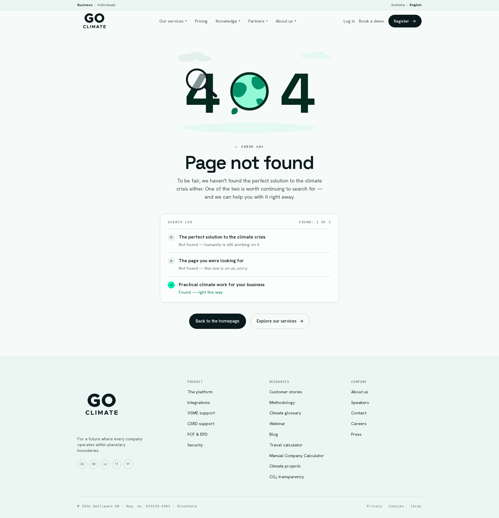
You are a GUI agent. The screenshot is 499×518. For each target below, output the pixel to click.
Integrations (198, 402)
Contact (358, 412)
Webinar (277, 423)
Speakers (360, 402)
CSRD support (200, 423)
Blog (273, 434)
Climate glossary (285, 412)
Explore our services (280, 321)
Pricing (201, 21)
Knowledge (228, 21)
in (105, 464)
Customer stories (285, 391)
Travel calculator (286, 445)
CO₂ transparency (286, 476)
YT (128, 464)
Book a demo (371, 21)
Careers (358, 423)
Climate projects (285, 466)
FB (93, 464)
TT (116, 464)
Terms (416, 506)
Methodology (282, 402)
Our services (173, 21)
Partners (258, 21)
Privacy (374, 506)
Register (405, 21)
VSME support (201, 412)
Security (195, 445)
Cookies (396, 506)
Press (356, 434)
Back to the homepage (217, 321)
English (416, 4)
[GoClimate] (94, 20)
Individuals (107, 4)
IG (82, 464)
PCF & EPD (197, 434)
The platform (200, 391)
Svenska (398, 4)
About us (286, 21)
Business (85, 4)
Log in (349, 21)
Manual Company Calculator (296, 455)
